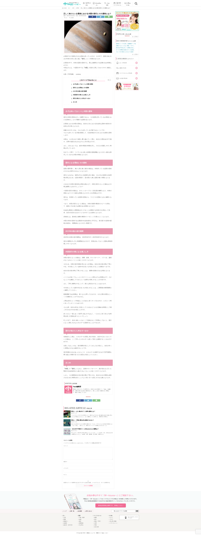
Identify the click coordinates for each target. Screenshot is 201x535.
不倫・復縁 (81, 517)
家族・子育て (97, 521)
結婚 (80, 519)
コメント (66, 445)
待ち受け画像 (113, 521)
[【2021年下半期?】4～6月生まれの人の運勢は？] (67, 431)
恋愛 (107, 5)
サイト (65, 474)
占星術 (72, 17)
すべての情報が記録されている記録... (125, 49)
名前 (65, 461)
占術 (65, 517)
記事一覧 (72, 511)
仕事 (95, 523)
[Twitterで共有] (101, 17)
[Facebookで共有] (92, 17)
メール (66, 468)
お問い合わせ (88, 511)
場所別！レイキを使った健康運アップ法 (126, 43)
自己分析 (96, 526)
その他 (127, 5)
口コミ (111, 517)
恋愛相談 (81, 523)
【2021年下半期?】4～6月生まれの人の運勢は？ (85, 429)
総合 (87, 5)
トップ (65, 511)
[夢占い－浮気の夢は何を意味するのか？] (67, 422)
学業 (95, 525)
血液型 (65, 523)
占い (97, 5)
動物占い (66, 521)
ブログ (111, 519)
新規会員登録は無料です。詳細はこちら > (110, 505)
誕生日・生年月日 (68, 525)
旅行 (95, 519)
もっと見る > (135, 36)
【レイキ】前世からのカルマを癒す (125, 51)
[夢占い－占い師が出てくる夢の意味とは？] (67, 414)
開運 (65, 519)
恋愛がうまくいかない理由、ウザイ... (125, 45)
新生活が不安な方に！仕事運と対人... (125, 47)
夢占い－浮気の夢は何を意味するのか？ (82, 420)
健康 (95, 517)
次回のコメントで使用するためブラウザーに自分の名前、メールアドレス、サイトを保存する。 (87, 482)
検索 (137, 511)
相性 (80, 521)
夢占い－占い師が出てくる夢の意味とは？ (83, 411)
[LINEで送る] (109, 17)
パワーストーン (113, 523)
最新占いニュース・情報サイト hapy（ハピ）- (98, 533)
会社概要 (80, 511)
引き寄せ (81, 525)
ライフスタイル (117, 5)
